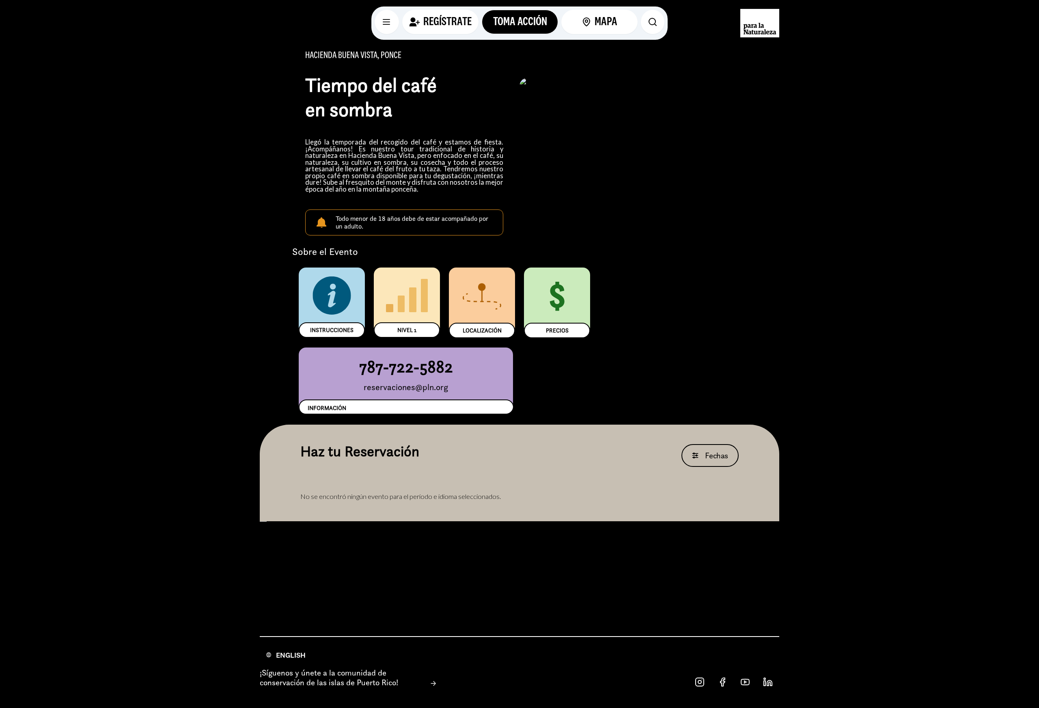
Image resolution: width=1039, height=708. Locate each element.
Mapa (606, 22)
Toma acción (520, 22)
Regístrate (447, 22)
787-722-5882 (406, 366)
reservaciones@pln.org (406, 387)
